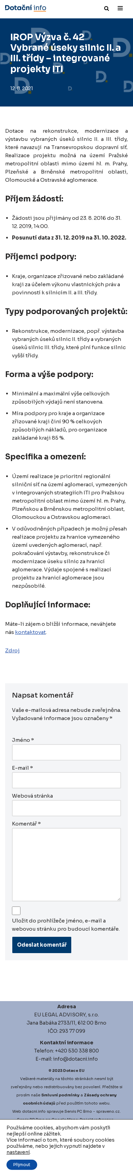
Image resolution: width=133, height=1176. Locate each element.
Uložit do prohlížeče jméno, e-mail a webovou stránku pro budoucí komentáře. (66, 924)
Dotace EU (74, 1070)
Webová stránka (32, 796)
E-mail (22, 768)
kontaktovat (30, 632)
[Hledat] (106, 8)
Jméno (23, 740)
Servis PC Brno (78, 1111)
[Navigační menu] (120, 8)
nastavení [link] (18, 1152)
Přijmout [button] (21, 1164)
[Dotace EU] (25, 8)
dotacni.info (34, 1111)
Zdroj (12, 650)
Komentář (26, 823)
